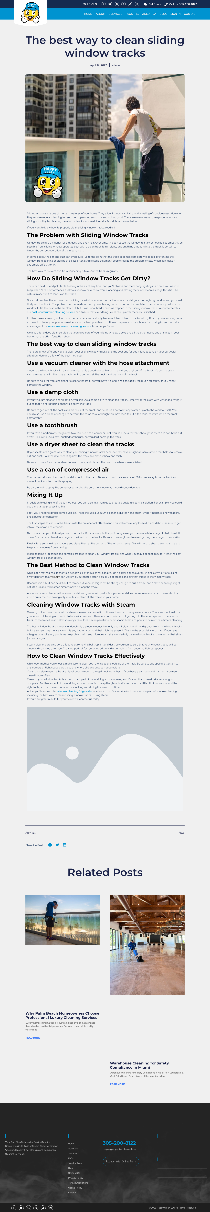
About (100, 13)
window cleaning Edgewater (74, 691)
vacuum (55, 576)
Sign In (175, 13)
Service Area (146, 13)
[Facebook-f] (104, 4)
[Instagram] (137, 4)
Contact (190, 13)
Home (88, 13)
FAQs (129, 13)
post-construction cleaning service (53, 312)
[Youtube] (110, 4)
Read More (32, 1038)
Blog (163, 13)
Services (115, 13)
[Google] (117, 4)
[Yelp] (123, 4)
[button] (50, 845)
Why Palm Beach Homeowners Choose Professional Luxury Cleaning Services (62, 1015)
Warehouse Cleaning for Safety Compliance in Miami (139, 1065)
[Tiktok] (130, 4)
